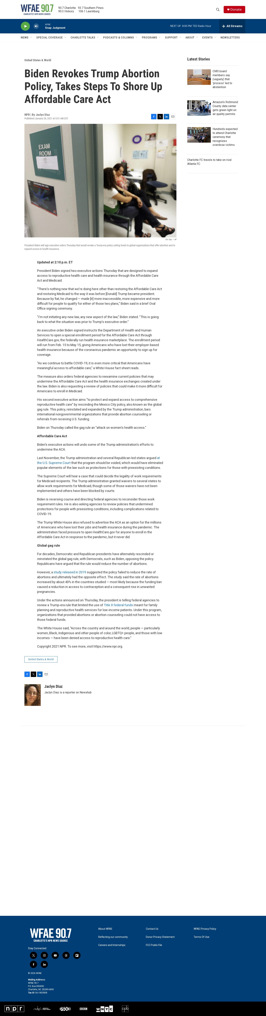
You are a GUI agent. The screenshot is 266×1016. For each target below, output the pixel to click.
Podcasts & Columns (118, 37)
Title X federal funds (118, 605)
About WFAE (105, 929)
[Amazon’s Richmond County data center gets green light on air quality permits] (199, 108)
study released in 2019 (70, 572)
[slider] (42, 26)
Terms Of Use (201, 937)
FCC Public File (154, 945)
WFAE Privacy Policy (205, 929)
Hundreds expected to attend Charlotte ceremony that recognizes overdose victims (225, 137)
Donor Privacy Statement (160, 937)
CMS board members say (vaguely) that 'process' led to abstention (222, 79)
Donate (236, 9)
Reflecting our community (113, 937)
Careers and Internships (111, 945)
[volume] (36, 26)
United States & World (37, 60)
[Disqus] (133, 775)
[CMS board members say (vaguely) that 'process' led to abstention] (199, 77)
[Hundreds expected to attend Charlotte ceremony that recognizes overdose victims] (199, 135)
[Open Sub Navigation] (31, 37)
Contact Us (152, 929)
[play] (25, 26)
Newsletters (230, 37)
